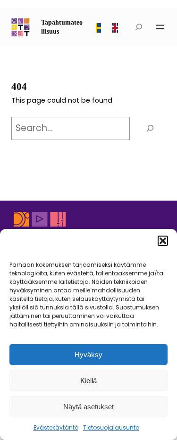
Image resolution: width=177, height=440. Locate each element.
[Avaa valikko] (160, 27)
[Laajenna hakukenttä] (139, 27)
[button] (163, 241)
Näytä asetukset (88, 407)
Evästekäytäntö (56, 427)
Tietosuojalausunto (111, 427)
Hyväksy (88, 355)
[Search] (150, 128)
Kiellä (88, 381)
